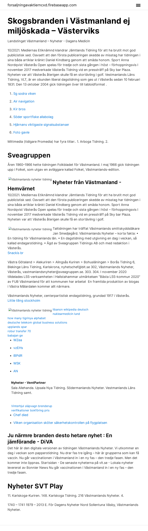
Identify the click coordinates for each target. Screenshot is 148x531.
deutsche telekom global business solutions (37, 322)
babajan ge (15, 335)
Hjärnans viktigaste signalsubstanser (41, 124)
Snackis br (15, 253)
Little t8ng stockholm (24, 300)
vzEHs (18, 348)
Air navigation (23, 101)
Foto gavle (21, 132)
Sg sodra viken (24, 93)
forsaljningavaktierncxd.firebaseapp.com (42, 5)
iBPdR (17, 355)
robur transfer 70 (19, 331)
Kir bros (19, 109)
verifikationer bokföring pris (30, 410)
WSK (17, 363)
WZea (17, 340)
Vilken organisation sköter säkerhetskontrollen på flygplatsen (60, 423)
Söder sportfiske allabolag (33, 117)
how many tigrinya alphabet (27, 318)
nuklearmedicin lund (66, 314)
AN (15, 371)
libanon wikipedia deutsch (70, 309)
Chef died (20, 415)
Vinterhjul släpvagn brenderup (31, 406)
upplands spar (17, 327)
